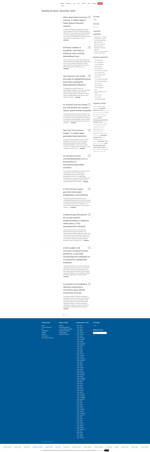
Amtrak (104, 110)
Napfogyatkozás (97, 133)
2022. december (81, 394)
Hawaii (105, 124)
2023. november (81, 374)
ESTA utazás (100, 121)
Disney (94, 114)
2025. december (81, 337)
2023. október (80, 376)
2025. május (80, 350)
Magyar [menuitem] (117, 447)
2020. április (80, 436)
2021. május (80, 420)
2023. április (80, 387)
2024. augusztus (81, 360)
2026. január (80, 336)
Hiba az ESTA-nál (96, 126)
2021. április (80, 422)
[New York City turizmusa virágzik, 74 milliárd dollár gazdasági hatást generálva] (51, 137)
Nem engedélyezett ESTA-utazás (101, 92)
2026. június (80, 327)
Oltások (103, 137)
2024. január (80, 371)
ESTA (103, 114)
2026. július (79, 325)
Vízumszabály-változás (100, 99)
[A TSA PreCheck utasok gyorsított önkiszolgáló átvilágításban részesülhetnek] (51, 196)
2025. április (80, 351)
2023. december (81, 373)
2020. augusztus (81, 429)
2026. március (80, 332)
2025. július (79, 346)
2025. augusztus (81, 344)
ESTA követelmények (99, 72)
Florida (94, 124)
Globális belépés (99, 124)
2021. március (80, 423)
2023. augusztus (81, 380)
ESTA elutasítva (101, 116)
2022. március (80, 408)
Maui (103, 129)
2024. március (80, 367)
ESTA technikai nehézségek (101, 79)
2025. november (81, 339)
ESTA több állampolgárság (101, 81)
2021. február (80, 425)
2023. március (80, 388)
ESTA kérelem (45, 336)
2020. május (80, 434)
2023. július (79, 381)
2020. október (80, 427)
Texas (103, 139)
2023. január (80, 392)
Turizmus (102, 141)
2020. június (80, 432)
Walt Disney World (96, 151)
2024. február (80, 369)
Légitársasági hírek (97, 129)
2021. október (80, 411)
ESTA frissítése (98, 66)
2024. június (80, 364)
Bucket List (103, 112)
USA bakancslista (101, 143)
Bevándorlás (98, 112)
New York (98, 135)
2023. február (80, 390)
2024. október (80, 357)
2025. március (80, 353)
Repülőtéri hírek (97, 139)
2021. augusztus (81, 415)
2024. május (80, 365)
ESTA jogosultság (99, 68)
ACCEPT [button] (106, 450)
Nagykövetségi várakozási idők (98, 131)
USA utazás (99, 147)
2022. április (80, 406)
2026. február (80, 334)
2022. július (79, 401)
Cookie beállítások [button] (100, 450)
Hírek (96, 89)
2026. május (80, 329)
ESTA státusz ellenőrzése (48, 337)
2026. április (80, 330)
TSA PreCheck (98, 95)
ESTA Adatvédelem (99, 64)
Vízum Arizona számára (99, 44)
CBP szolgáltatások (99, 62)
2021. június (80, 418)
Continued (66, 40)
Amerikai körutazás (97, 106)
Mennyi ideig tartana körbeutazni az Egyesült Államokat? (99, 47)
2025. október (80, 341)
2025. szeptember (81, 343)
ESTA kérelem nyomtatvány (101, 70)
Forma (100, 3)
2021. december (81, 409)
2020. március (80, 437)
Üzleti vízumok (102, 151)
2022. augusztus (81, 399)
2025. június (80, 348)
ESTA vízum (104, 122)
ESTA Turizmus (98, 83)
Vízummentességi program (102, 149)
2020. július (79, 430)
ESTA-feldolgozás (99, 85)
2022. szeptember (81, 397)
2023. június (80, 383)
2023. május (80, 385)
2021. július (79, 416)
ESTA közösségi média (100, 74)
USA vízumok (98, 97)
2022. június (80, 402)
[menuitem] (62, 6)
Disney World (99, 114)
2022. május (80, 404)
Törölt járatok (95, 143)
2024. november (81, 355)
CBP (106, 112)
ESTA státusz (98, 77)
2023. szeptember (81, 378)
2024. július (79, 362)
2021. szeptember (81, 413)
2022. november (81, 395)
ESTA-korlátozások (99, 87)
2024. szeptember (81, 358)
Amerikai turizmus (99, 60)
